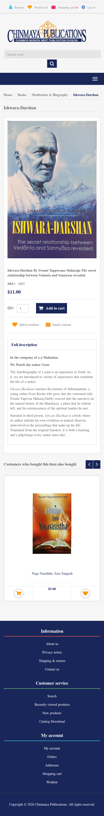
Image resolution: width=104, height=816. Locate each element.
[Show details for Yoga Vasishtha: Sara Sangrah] (52, 523)
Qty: (10, 307)
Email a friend (61, 324)
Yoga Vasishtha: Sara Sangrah (52, 573)
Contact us (52, 669)
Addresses (52, 765)
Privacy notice (52, 652)
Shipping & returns (52, 660)
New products (52, 713)
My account (52, 748)
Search (52, 696)
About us (52, 643)
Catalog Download (52, 721)
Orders (52, 756)
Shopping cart (52, 773)
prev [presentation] (89, 464)
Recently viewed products (52, 704)
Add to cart (55, 308)
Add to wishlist (29, 324)
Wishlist (52, 782)
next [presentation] (96, 464)
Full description (24, 344)
